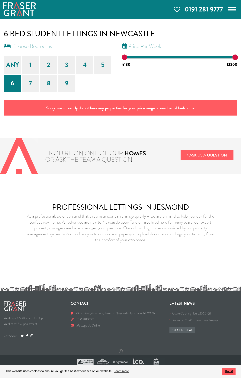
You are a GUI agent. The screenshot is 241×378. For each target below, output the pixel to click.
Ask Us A (208, 155)
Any (12, 65)
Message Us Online (88, 325)
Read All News (183, 330)
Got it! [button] (229, 371)
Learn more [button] (121, 371)
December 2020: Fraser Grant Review (195, 320)
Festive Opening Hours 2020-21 (191, 313)
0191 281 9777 (204, 9)
